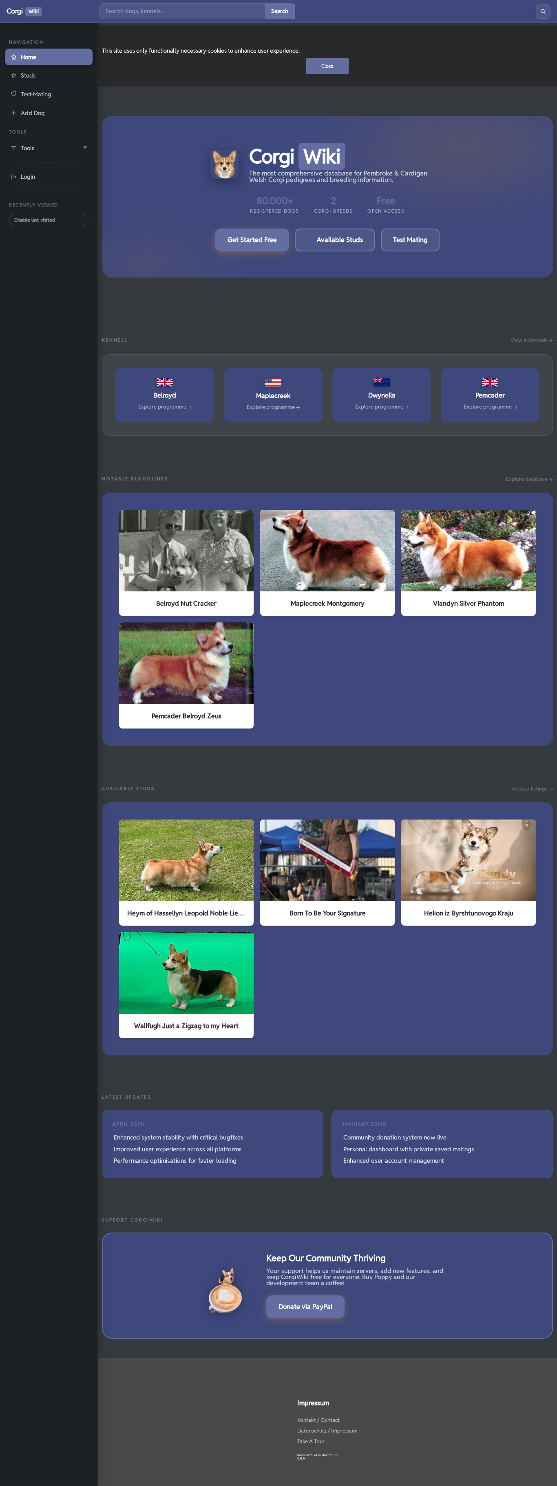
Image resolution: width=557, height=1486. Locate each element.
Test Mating (410, 239)
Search (279, 11)
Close (327, 66)
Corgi (23, 11)
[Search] (543, 11)
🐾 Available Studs (335, 239)
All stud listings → (532, 788)
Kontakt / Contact (318, 1420)
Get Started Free (252, 239)
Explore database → (529, 478)
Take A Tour (311, 1441)
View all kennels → (532, 340)
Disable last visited (34, 220)
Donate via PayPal (305, 1306)
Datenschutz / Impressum (327, 1430)
